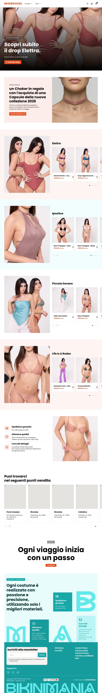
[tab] (89, 185)
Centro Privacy (82, 653)
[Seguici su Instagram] (8, 672)
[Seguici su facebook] (13, 672)
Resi (77, 658)
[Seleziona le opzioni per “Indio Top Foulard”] (73, 317)
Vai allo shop (14, 62)
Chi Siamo (59, 648)
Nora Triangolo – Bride (86, 246)
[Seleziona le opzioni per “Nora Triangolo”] (97, 317)
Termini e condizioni (84, 656)
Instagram (51, 565)
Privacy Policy (81, 651)
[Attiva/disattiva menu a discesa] (31, 4)
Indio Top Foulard (60, 316)
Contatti (58, 651)
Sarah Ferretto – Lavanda (63, 176)
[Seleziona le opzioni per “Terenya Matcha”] (97, 387)
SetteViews (90, 680)
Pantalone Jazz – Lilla (62, 386)
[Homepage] (13, 4)
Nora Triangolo (83, 316)
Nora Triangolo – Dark (62, 246)
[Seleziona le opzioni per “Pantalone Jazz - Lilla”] (73, 387)
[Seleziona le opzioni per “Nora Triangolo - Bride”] (97, 247)
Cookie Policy (81, 648)
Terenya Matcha (84, 386)
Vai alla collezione (16, 114)
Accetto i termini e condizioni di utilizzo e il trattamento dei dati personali (27, 660)
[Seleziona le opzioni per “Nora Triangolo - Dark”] (73, 247)
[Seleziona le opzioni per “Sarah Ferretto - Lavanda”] (73, 177)
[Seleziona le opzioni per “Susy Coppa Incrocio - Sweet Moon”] (97, 177)
